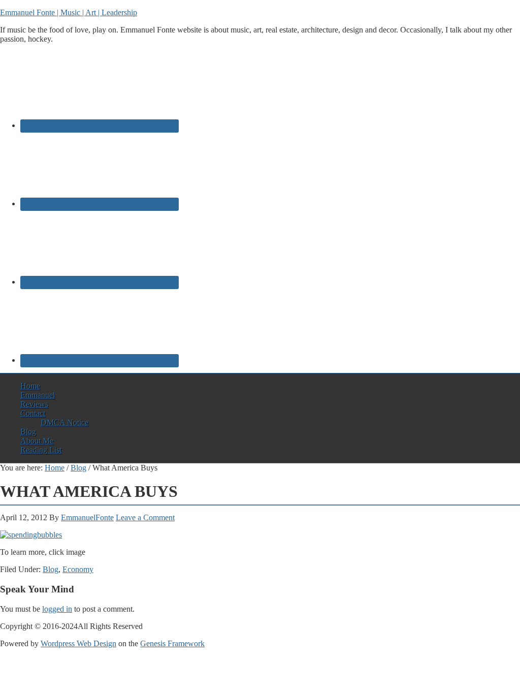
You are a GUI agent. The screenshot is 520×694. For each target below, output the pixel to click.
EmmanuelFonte (87, 517)
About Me (36, 440)
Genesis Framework (172, 643)
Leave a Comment (145, 517)
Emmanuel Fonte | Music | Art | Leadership (68, 12)
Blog (28, 431)
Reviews (34, 404)
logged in (57, 609)
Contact (32, 413)
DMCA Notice (64, 422)
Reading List (40, 450)
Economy (77, 569)
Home (30, 386)
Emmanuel (37, 395)
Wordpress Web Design (78, 643)
